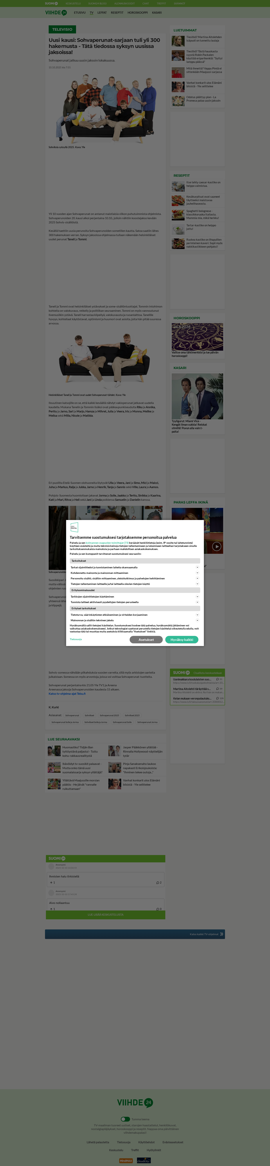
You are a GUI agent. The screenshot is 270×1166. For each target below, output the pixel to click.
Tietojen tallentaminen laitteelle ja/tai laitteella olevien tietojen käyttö (110, 583)
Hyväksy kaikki (182, 640)
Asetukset (146, 640)
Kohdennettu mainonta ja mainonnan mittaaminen (99, 572)
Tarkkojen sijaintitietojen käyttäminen (92, 596)
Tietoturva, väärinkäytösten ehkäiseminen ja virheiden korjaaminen (109, 614)
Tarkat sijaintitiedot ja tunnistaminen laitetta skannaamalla (104, 567)
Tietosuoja (76, 639)
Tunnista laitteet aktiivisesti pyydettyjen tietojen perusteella (104, 602)
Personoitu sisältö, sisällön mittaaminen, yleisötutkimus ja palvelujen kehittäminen (118, 578)
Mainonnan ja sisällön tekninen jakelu (92, 620)
